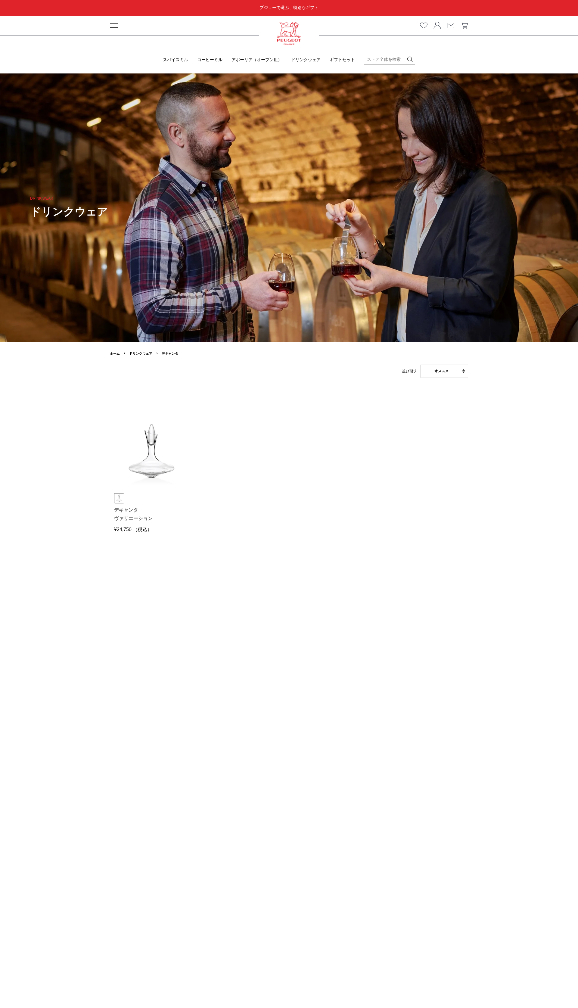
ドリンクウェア (306, 59)
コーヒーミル (209, 59)
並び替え (410, 371)
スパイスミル (175, 59)
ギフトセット (342, 59)
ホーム (115, 353)
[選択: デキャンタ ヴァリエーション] (119, 498)
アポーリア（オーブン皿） (257, 59)
